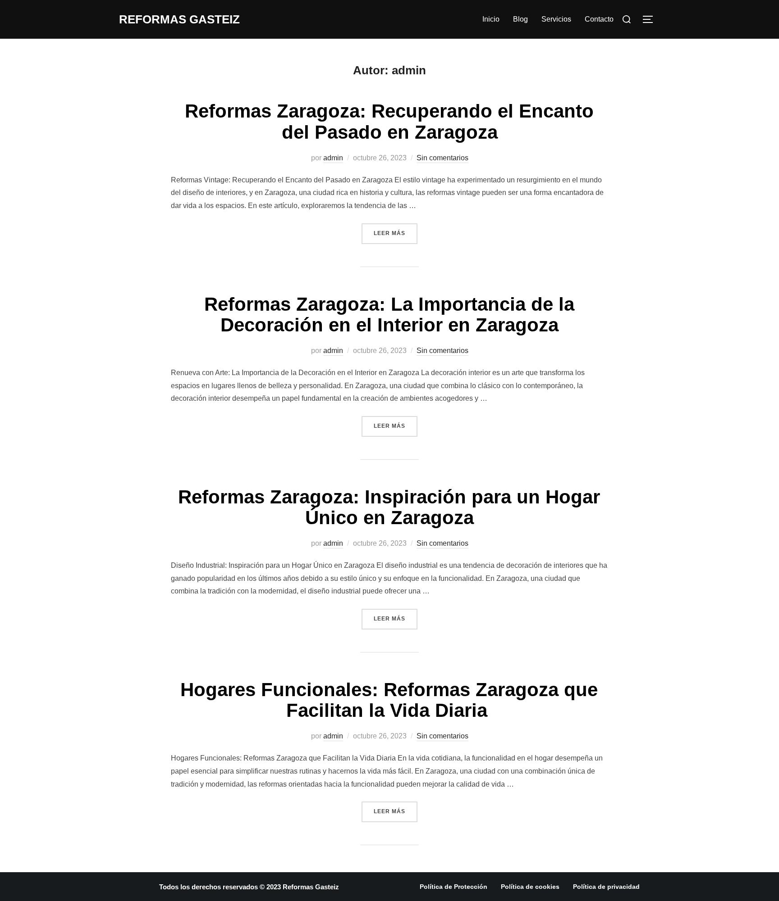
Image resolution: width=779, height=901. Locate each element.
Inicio (490, 19)
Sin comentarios (442, 158)
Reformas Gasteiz (179, 19)
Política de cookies (530, 886)
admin (333, 158)
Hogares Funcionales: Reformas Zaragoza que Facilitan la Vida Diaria (389, 700)
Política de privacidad (606, 886)
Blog (520, 19)
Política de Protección (453, 886)
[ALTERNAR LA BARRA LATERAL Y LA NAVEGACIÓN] (651, 19)
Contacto (599, 19)
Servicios (556, 19)
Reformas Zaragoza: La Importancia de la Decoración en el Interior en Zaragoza (389, 314)
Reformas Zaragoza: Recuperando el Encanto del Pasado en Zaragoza (389, 121)
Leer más (395, 229)
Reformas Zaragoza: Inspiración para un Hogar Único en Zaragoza (389, 507)
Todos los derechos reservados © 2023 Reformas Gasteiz (249, 887)
